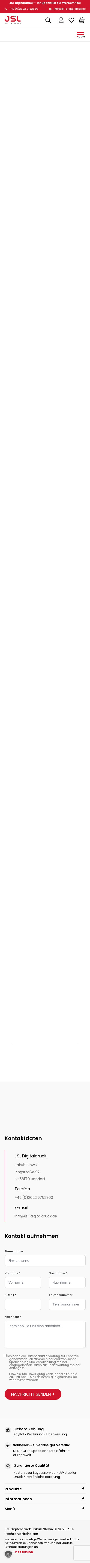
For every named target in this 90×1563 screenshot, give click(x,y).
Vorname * (12, 1273)
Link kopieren (31, 1054)
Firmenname (14, 1251)
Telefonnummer (60, 1295)
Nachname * (58, 1273)
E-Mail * (10, 1295)
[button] (8, 1554)
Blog (45, 61)
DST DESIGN (24, 1552)
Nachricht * (13, 1317)
